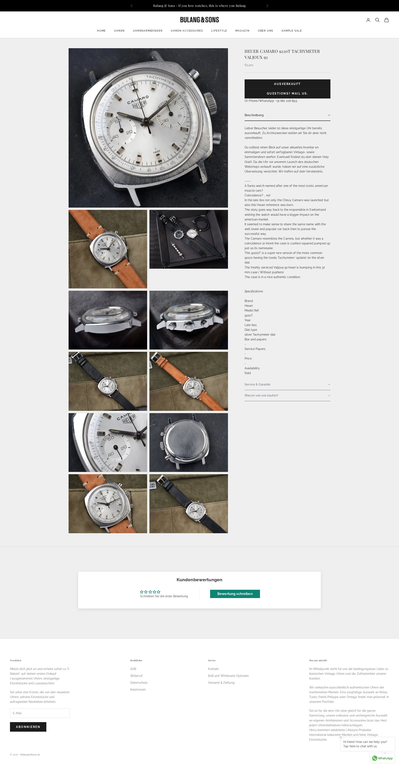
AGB (133, 669)
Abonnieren (28, 727)
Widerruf (136, 675)
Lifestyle (219, 30)
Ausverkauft (287, 84)
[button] (287, 115)
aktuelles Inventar (302, 147)
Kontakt (213, 669)
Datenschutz (139, 682)
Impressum (138, 689)
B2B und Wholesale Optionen (228, 675)
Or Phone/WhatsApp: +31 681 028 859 (271, 100)
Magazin (242, 30)
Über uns (265, 30)
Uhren (119, 30)
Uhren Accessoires (187, 30)
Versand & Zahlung (221, 682)
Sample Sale (292, 30)
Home (101, 30)
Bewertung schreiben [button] (235, 594)
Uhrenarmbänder (148, 30)
